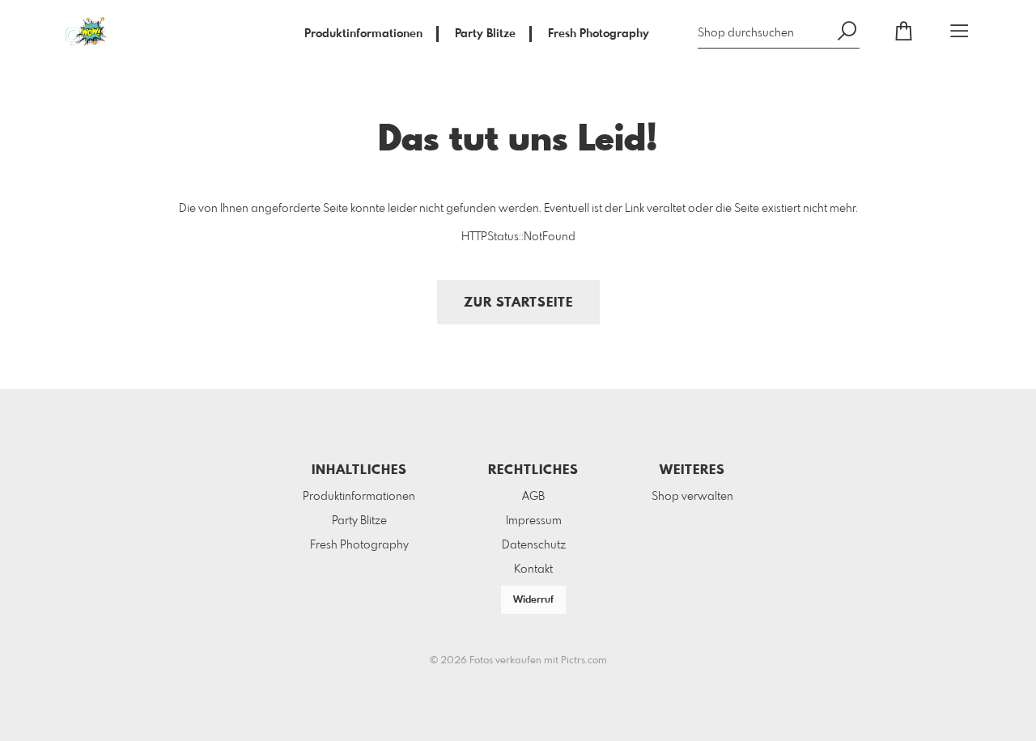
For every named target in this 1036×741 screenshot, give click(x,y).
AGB (533, 496)
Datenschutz (534, 545)
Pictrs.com (584, 661)
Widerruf (533, 600)
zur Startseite (518, 303)
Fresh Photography (598, 34)
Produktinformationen (363, 34)
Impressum (534, 521)
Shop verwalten (692, 496)
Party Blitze (485, 34)
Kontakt (533, 569)
